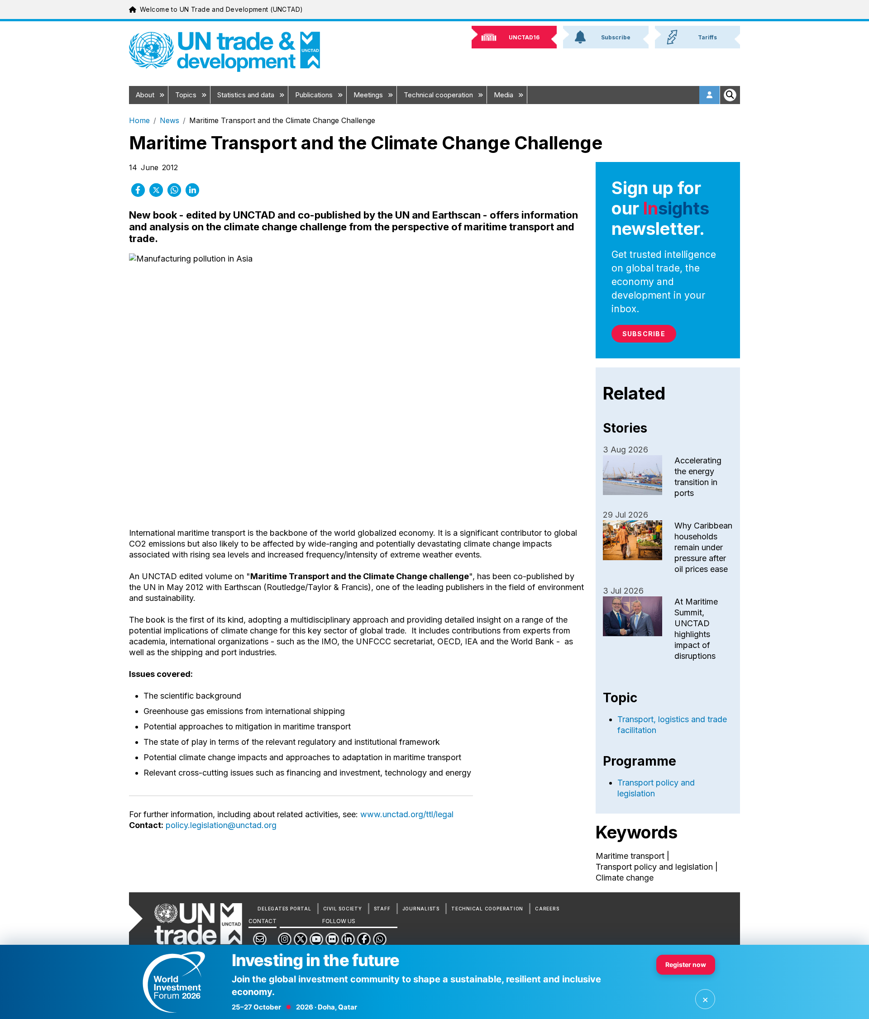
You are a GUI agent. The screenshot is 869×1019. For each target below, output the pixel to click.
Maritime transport (630, 856)
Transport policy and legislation (654, 866)
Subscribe (643, 334)
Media (504, 94)
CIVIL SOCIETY (342, 908)
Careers (547, 908)
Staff (382, 908)
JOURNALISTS (420, 908)
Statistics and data (246, 94)
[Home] (224, 51)
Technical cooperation (439, 94)
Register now (685, 964)
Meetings (369, 94)
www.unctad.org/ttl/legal (407, 814)
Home (139, 120)
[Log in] (709, 95)
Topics (186, 94)
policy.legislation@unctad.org (221, 825)
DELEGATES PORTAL (284, 908)
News (169, 120)
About (146, 94)
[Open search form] (730, 95)
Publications (314, 94)
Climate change (625, 877)
